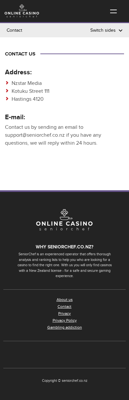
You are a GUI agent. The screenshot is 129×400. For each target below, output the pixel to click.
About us (65, 299)
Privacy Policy (65, 320)
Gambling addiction (64, 327)
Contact (64, 306)
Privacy (64, 313)
